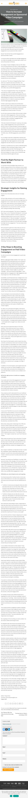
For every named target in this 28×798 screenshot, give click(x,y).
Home (2, 785)
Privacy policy (19, 788)
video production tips (15, 709)
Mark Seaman (21, 21)
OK (11, 795)
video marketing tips (7, 709)
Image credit (4, 699)
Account (7, 785)
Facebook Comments (16, 723)
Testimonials (18, 785)
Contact (14, 786)
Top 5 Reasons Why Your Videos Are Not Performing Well (7, 714)
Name (4, 747)
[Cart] (26, 4)
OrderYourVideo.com (12, 788)
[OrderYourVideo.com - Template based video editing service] (14, 3)
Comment (5, 735)
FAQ (10, 785)
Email (4, 752)
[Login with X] (6, 729)
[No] (26, 794)
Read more (16, 795)
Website (4, 758)
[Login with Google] (11, 729)
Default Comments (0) (7, 723)
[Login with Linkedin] (9, 729)
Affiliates (24, 785)
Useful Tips (15, 9)
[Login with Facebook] (4, 729)
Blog (11, 9)
